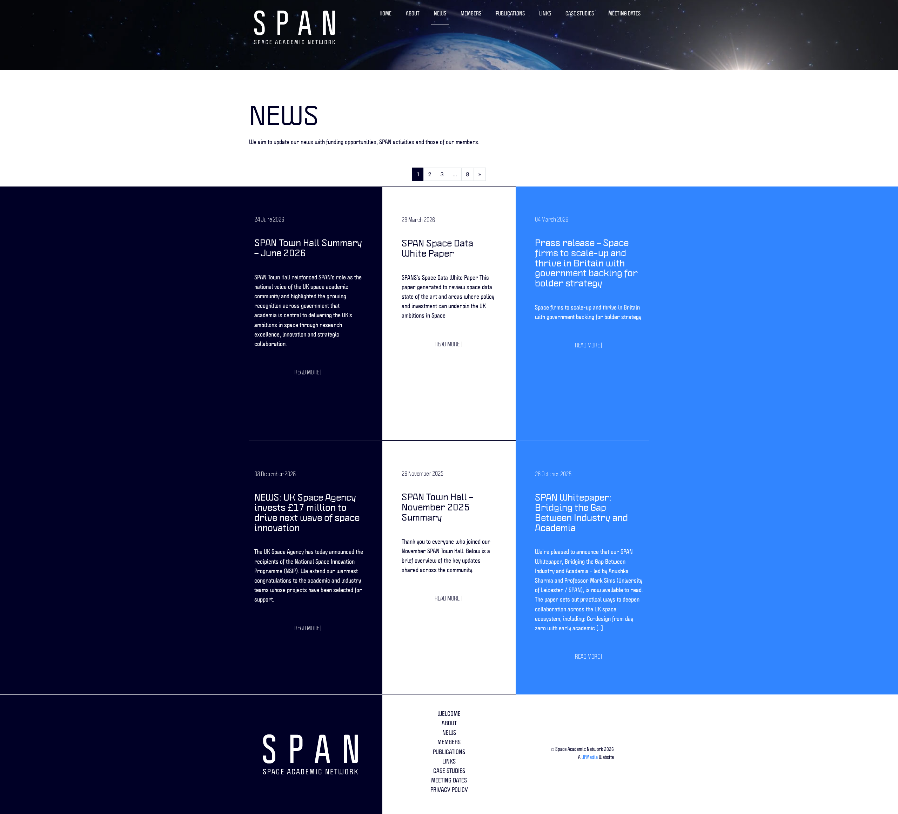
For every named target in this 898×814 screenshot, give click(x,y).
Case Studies (579, 13)
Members (471, 13)
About (413, 13)
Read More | (307, 372)
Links (545, 13)
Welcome (449, 713)
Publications (510, 13)
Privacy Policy (449, 789)
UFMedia (590, 757)
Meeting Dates (624, 13)
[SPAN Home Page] (315, 754)
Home (385, 13)
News (440, 13)
